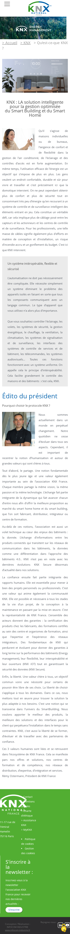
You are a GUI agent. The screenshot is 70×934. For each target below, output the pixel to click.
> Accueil (9, 42)
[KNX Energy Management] (33, 38)
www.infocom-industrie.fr (17, 930)
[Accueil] (41, 16)
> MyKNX (26, 829)
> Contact (26, 797)
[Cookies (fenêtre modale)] (63, 928)
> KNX (25, 42)
